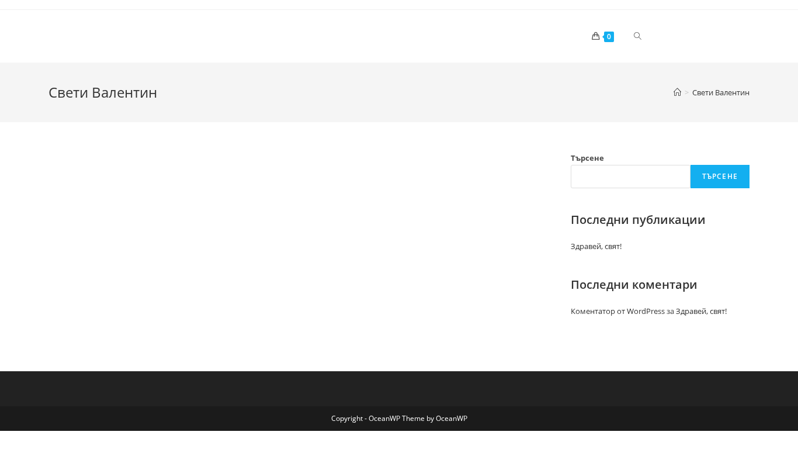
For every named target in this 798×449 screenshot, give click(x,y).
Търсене (587, 158)
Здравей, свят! (596, 246)
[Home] (677, 92)
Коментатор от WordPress (618, 311)
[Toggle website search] (637, 36)
